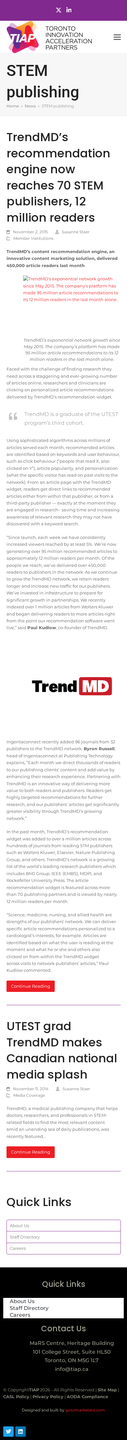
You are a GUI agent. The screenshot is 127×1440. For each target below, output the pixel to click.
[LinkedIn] (69, 10)
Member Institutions (33, 238)
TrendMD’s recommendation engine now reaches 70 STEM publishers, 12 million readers (58, 177)
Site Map (107, 1389)
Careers (18, 1248)
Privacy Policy (48, 1396)
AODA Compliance (87, 1396)
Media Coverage (29, 1095)
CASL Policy (16, 1396)
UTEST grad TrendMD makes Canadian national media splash (62, 1050)
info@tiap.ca (72, 1369)
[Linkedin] (20, 1431)
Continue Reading (30, 986)
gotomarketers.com (84, 1410)
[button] (117, 37)
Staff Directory (25, 1236)
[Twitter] (59, 10)
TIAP (34, 1389)
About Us (19, 1225)
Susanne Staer (76, 231)
